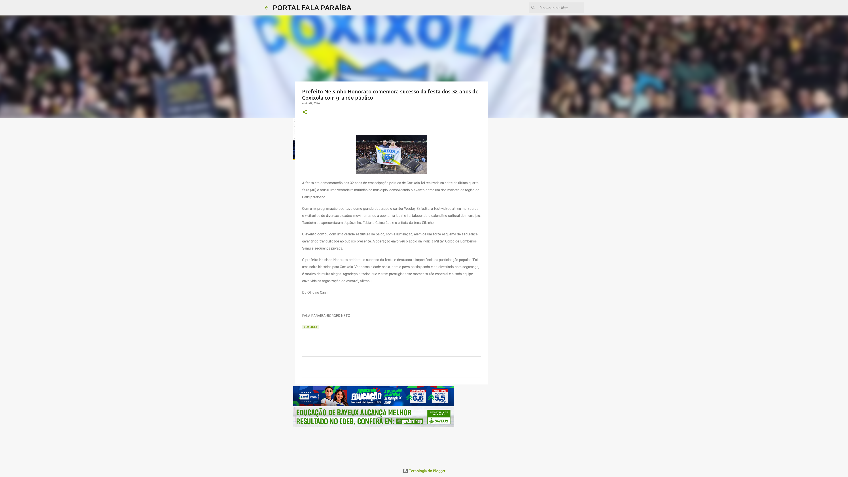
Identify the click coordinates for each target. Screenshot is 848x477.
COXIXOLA (310, 327)
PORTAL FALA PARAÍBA (312, 7)
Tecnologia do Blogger (426, 471)
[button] (304, 112)
